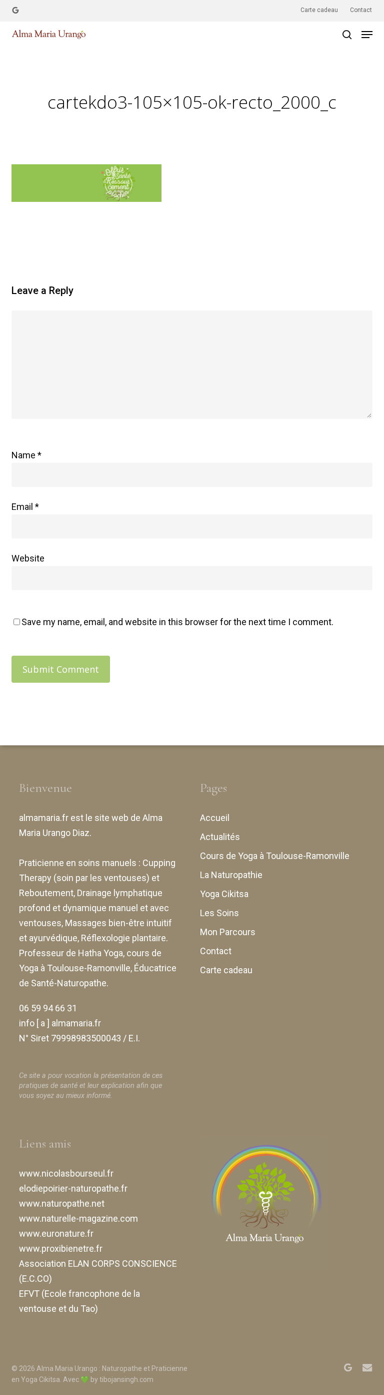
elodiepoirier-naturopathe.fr (73, 1188)
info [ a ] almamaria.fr (60, 1023)
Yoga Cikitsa (224, 894)
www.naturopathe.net (61, 1203)
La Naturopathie (231, 875)
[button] (367, 35)
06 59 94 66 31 (48, 1008)
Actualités (220, 836)
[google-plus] (15, 10)
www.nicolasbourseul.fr (66, 1173)
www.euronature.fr (56, 1233)
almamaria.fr (43, 817)
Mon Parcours (228, 932)
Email (25, 506)
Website (28, 558)
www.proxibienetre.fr (60, 1248)
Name (27, 455)
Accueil (215, 817)
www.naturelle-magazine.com (78, 1218)
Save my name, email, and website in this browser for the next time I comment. (178, 622)
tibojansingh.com (127, 1379)
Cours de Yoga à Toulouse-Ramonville (275, 856)
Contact (216, 951)
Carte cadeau (226, 970)
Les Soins (219, 913)
